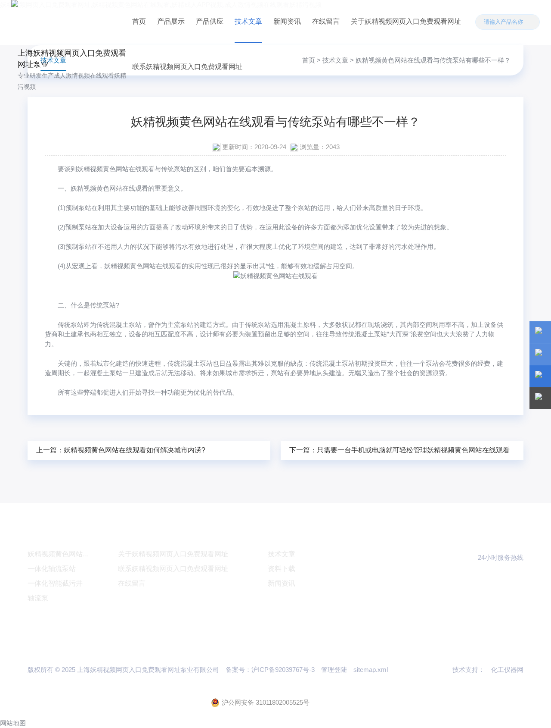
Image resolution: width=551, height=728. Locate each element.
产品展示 (171, 21)
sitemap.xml (370, 669)
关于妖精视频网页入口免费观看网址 (406, 21)
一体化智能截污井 (55, 583)
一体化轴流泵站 (52, 568)
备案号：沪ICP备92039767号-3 (270, 669)
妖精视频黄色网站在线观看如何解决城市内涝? (134, 450)
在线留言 (326, 21)
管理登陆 (334, 669)
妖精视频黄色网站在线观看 (116, 169)
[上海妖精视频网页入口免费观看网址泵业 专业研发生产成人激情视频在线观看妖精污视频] (69, 21)
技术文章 (248, 21)
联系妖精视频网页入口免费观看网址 (187, 66)
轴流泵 (38, 598)
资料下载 (281, 568)
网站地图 (13, 723)
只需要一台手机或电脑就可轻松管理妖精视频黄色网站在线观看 (413, 450)
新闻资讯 (287, 21)
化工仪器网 (507, 669)
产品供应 (209, 21)
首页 (139, 21)
